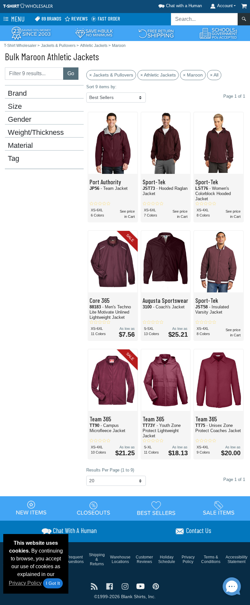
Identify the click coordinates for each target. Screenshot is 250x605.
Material (20, 145)
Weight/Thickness (36, 132)
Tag (13, 158)
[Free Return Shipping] (156, 32)
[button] (179, 4)
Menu (17, 19)
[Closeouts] (93, 508)
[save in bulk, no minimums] (93, 32)
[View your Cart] (244, 6)
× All (214, 74)
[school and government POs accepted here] (218, 33)
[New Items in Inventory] (31, 508)
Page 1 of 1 (234, 479)
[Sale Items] (218, 508)
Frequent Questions (75, 559)
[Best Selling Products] (156, 508)
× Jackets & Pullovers (111, 74)
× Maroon (193, 74)
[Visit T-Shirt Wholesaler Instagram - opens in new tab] (125, 586)
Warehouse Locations (120, 559)
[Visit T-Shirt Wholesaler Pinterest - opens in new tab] (156, 586)
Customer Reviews (144, 559)
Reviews (79, 18)
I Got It (53, 583)
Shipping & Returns (97, 559)
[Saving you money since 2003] (31, 32)
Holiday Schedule (166, 559)
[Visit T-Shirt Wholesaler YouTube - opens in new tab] (141, 586)
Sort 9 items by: (101, 86)
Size (15, 106)
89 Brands (50, 18)
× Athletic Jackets (158, 74)
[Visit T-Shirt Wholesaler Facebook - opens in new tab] (110, 586)
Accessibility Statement (236, 559)
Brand (17, 93)
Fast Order (108, 18)
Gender (19, 119)
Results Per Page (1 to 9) (110, 470)
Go (70, 73)
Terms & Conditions (210, 559)
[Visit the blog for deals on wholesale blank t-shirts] (95, 586)
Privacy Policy (25, 583)
